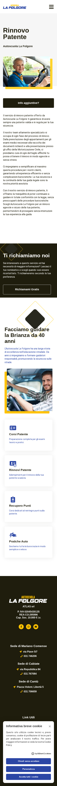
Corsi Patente (18, 434)
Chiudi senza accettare (28, 761)
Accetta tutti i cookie (28, 777)
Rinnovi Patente (20, 470)
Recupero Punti (20, 505)
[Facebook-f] (21, 626)
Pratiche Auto (18, 541)
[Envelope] (35, 626)
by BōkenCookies (43, 753)
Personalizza (28, 769)
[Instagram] (28, 626)
